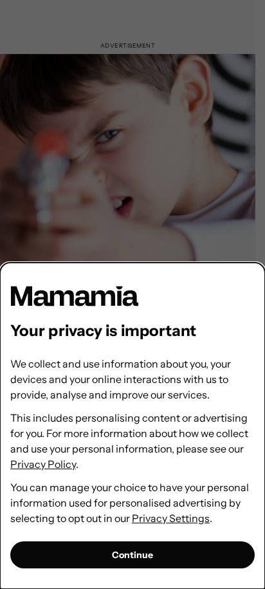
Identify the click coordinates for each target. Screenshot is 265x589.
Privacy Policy (43, 464)
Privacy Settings (171, 518)
